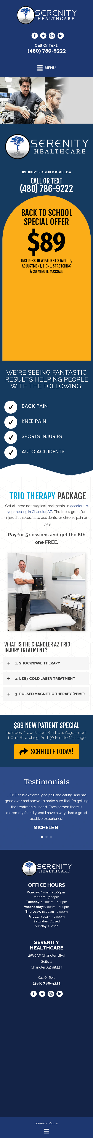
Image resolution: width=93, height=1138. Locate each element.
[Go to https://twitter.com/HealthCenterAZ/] (43, 36)
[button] (46, 663)
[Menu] (46, 1131)
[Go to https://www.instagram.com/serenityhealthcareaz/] (52, 36)
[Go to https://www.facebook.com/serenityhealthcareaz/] (34, 36)
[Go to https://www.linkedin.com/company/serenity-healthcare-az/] (60, 36)
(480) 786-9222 (46, 51)
